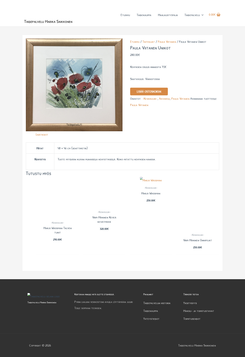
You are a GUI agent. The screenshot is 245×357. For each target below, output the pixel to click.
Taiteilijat (148, 41)
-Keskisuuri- (150, 98)
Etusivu (125, 15)
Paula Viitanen (167, 41)
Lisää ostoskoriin (149, 91)
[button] (202, 15)
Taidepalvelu (192, 15)
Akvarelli (164, 98)
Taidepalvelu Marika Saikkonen (48, 21)
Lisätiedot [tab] (42, 134)
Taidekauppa (144, 15)
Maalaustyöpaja (168, 15)
